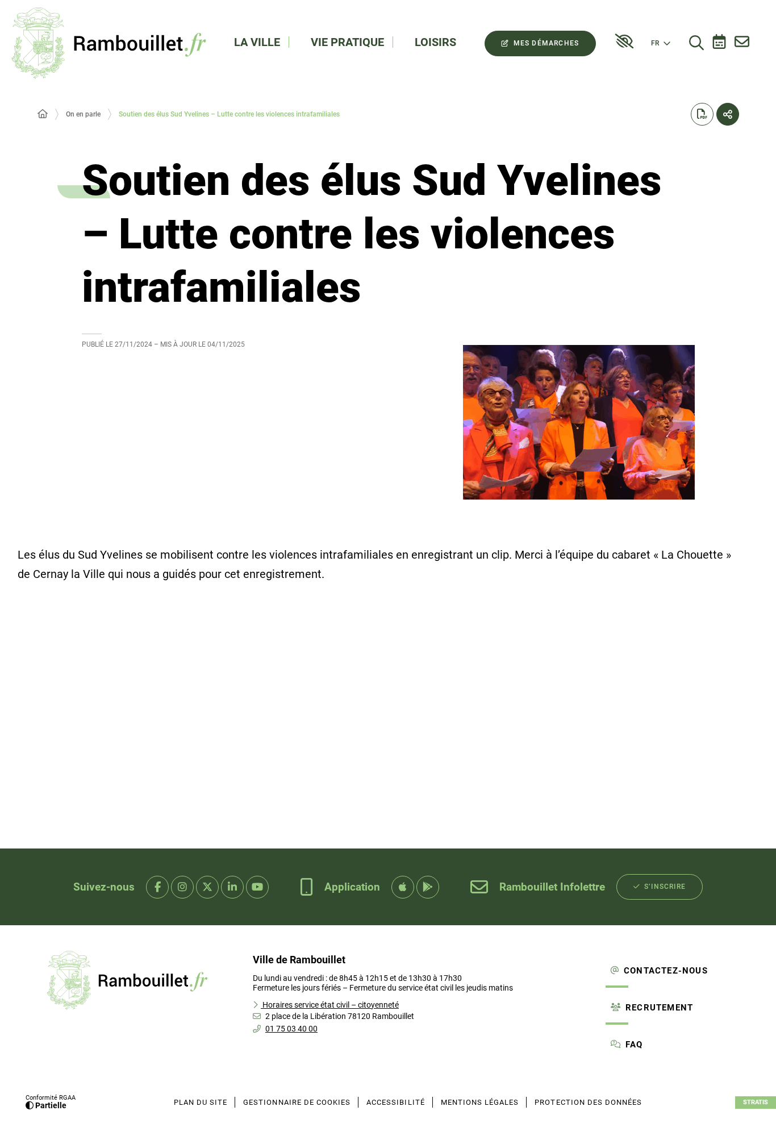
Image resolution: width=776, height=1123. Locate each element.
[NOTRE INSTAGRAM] (182, 887)
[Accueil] (42, 114)
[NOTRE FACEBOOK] (157, 887)
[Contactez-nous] (742, 43)
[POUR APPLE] (402, 887)
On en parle (83, 114)
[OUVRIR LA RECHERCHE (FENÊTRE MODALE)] (696, 43)
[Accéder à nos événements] (719, 43)
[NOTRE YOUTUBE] (257, 887)
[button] (579, 422)
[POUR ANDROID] (427, 887)
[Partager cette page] (727, 114)
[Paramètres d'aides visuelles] (624, 41)
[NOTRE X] (207, 887)
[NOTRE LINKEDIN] (232, 887)
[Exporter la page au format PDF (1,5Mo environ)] (702, 114)
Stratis (755, 1102)
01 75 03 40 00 (291, 1028)
